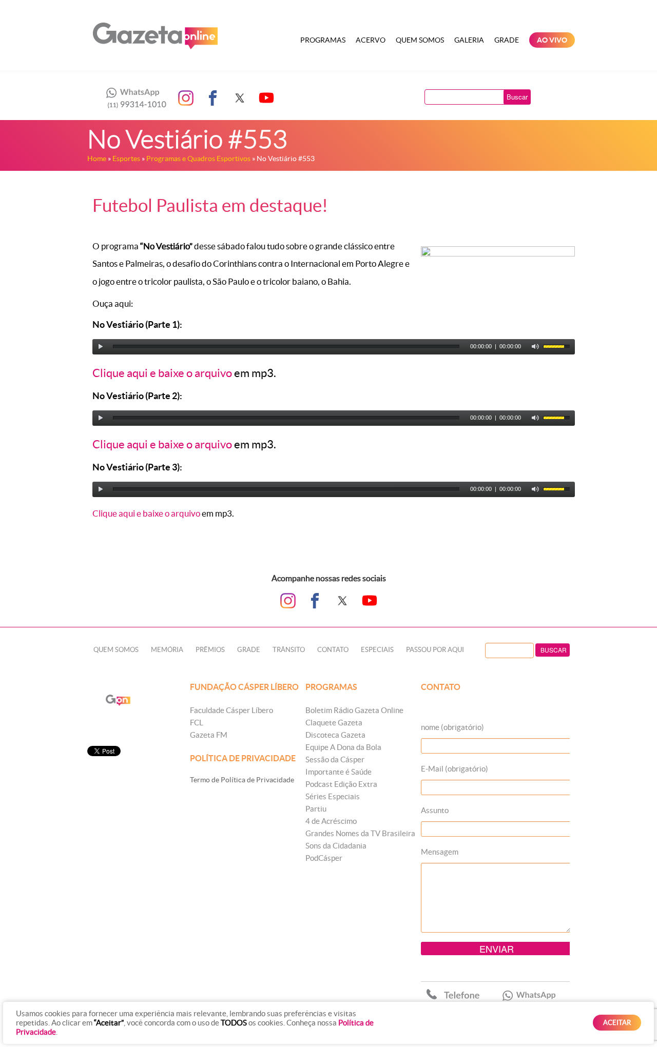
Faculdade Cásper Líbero (231, 710)
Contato (333, 650)
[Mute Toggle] (535, 347)
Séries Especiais (332, 796)
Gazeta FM (208, 734)
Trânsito (289, 650)
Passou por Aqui (435, 650)
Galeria (469, 40)
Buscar (517, 97)
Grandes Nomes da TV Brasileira (360, 833)
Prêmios (210, 650)
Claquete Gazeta (333, 722)
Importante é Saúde (338, 771)
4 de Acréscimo (331, 821)
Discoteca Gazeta (335, 734)
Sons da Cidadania (335, 845)
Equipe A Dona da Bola (343, 747)
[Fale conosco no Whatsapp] (133, 98)
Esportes (126, 158)
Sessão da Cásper (334, 759)
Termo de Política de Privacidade (242, 780)
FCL (196, 722)
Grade (506, 40)
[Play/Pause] (100, 347)
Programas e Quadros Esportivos (198, 158)
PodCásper (323, 858)
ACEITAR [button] (617, 1022)
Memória (167, 650)
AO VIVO (552, 40)
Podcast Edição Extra (341, 784)
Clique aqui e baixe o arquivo (162, 373)
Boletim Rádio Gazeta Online (354, 710)
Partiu (315, 808)
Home (96, 158)
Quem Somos (420, 40)
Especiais (377, 650)
